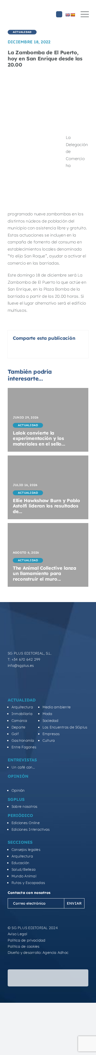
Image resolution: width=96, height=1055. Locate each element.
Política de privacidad (26, 940)
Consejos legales (26, 849)
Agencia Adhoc (55, 952)
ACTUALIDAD (22, 32)
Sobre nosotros (24, 806)
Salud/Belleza (24, 869)
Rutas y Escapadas (28, 882)
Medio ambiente (56, 707)
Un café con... (23, 767)
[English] (67, 15)
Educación (20, 863)
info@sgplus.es (21, 665)
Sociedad (50, 720)
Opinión (18, 790)
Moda (47, 713)
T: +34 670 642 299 (24, 659)
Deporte (19, 727)
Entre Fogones (24, 747)
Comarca (19, 720)
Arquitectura (22, 707)
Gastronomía (23, 740)
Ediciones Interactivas (31, 829)
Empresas (51, 734)
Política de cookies (24, 946)
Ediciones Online (26, 822)
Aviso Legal (17, 934)
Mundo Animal (24, 876)
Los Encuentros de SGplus (65, 727)
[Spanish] (72, 15)
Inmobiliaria (22, 713)
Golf (15, 734)
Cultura (48, 740)
